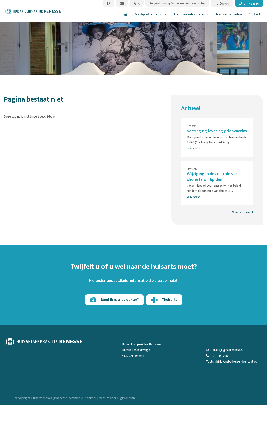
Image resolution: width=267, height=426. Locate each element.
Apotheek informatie (188, 14)
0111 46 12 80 (220, 355)
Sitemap (74, 398)
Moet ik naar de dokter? (120, 300)
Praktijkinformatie (147, 14)
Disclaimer (89, 398)
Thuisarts (169, 300)
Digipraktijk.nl (126, 398)
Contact (254, 14)
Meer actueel (241, 212)
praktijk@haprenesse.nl (227, 350)
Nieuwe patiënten (229, 14)
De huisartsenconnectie (177, 3)
